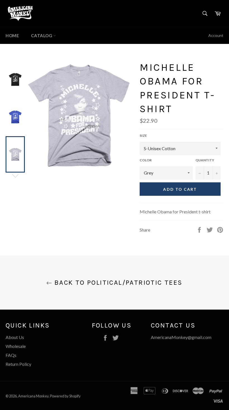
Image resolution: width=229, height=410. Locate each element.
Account (215, 35)
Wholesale (16, 346)
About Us (15, 337)
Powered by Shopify (65, 396)
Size (143, 135)
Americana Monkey (33, 396)
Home (12, 35)
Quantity (204, 160)
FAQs (11, 355)
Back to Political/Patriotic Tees (117, 282)
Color (146, 160)
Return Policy (18, 364)
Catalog (42, 35)
